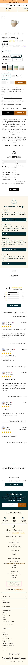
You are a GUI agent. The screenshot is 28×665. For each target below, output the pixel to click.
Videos (4, 619)
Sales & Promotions (7, 610)
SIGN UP (22, 505)
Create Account (6, 602)
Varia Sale (8, 8)
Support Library (10, 563)
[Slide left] (2, 34)
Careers (4, 636)
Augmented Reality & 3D (8, 621)
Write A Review (14, 305)
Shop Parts (6, 234)
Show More (14, 189)
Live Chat (23, 533)
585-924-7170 (16, 533)
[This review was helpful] (21, 343)
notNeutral (5, 40)
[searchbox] (8, 312)
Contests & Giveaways (8, 624)
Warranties (5, 612)
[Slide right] (26, 34)
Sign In (4, 600)
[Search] (23, 5)
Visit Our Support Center (9, 219)
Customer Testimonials (8, 643)
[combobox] (19, 316)
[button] (1, 5)
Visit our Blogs (7, 263)
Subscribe (5, 650)
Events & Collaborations (8, 638)
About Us (5, 632)
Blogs (4, 617)
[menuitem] (14, 600)
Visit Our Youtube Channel (10, 249)
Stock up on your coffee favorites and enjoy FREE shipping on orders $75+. (14, 1)
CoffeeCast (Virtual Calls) (8, 645)
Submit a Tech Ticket (20, 563)
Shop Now (8, 10)
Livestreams (5, 647)
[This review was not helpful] (24, 343)
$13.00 (7, 113)
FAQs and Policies (7, 641)
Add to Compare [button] (5, 79)
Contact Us (5, 634)
